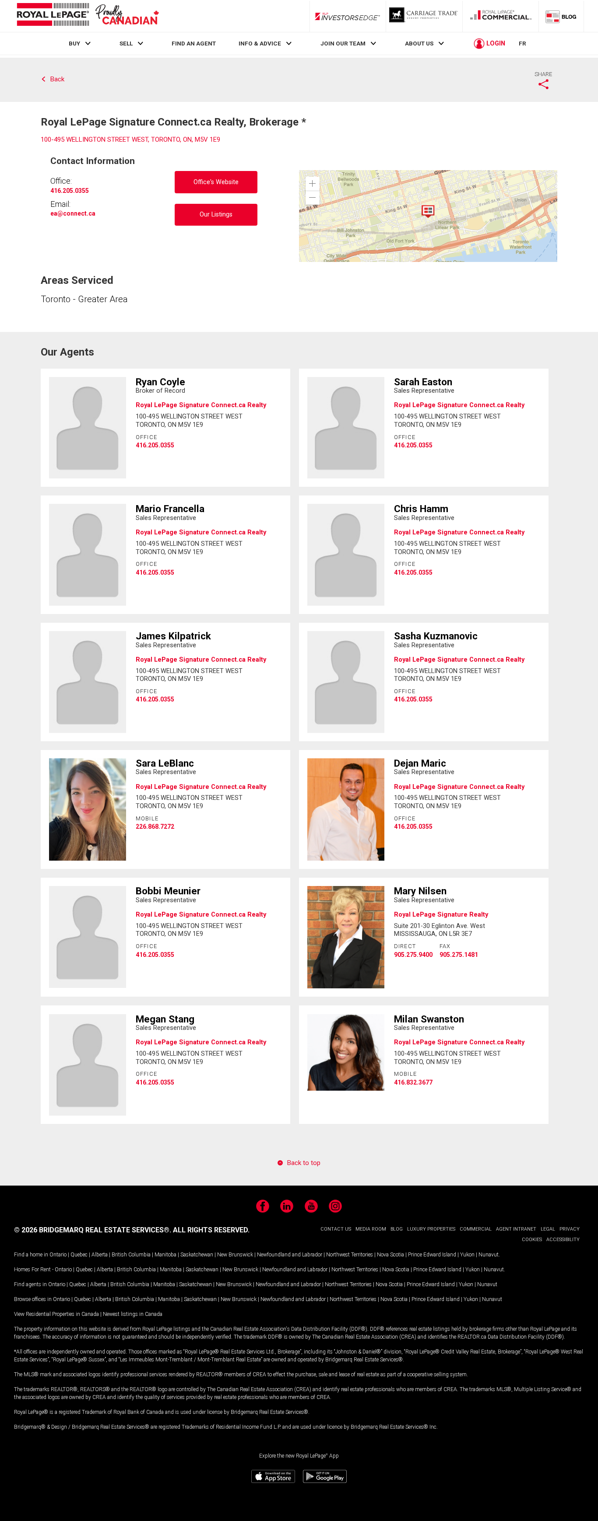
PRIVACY (569, 1229)
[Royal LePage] (87, 16)
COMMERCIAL (476, 1229)
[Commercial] (501, 16)
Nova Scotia (390, 1255)
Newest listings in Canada (132, 1314)
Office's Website (216, 182)
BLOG (396, 1229)
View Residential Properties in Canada (56, 1314)
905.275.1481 (459, 954)
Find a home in (31, 1255)
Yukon (467, 1255)
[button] (313, 184)
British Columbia (131, 1255)
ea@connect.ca (72, 213)
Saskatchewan (196, 1255)
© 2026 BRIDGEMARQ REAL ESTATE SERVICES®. (92, 1230)
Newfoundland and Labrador (289, 1255)
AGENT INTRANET (516, 1229)
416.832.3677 (413, 1082)
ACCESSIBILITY (563, 1239)
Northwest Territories (349, 1255)
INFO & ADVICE (260, 43)
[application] (428, 216)
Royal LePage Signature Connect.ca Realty (201, 405)
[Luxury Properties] (424, 16)
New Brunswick (235, 1255)
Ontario (58, 1255)
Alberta (99, 1255)
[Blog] (561, 16)
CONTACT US (335, 1229)
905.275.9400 (413, 954)
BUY (74, 43)
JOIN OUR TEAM (343, 43)
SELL (126, 43)
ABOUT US (419, 43)
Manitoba (165, 1255)
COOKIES (532, 1239)
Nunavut (488, 1255)
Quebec (79, 1255)
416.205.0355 (69, 190)
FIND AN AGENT (194, 43)
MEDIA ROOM (370, 1229)
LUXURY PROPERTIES (431, 1229)
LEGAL (548, 1229)
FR (522, 43)
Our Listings (216, 214)
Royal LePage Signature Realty (441, 914)
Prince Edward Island (432, 1255)
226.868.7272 (155, 826)
